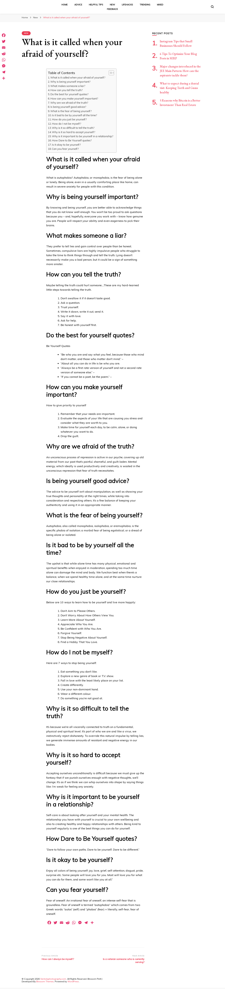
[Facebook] (4, 35)
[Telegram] (4, 72)
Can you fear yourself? (65, 148)
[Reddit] (4, 54)
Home (65, 4)
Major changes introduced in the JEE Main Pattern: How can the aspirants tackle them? (180, 70)
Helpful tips (96, 4)
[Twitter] (4, 41)
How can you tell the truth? (66, 90)
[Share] (4, 78)
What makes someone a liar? (67, 86)
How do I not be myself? (66, 123)
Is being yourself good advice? (68, 106)
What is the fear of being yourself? (71, 111)
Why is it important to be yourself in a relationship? (82, 136)
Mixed (160, 4)
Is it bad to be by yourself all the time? (74, 115)
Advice (78, 4)
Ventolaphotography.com (53, 979)
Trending (145, 4)
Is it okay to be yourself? (66, 144)
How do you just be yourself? (69, 119)
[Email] (4, 47)
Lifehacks (127, 4)
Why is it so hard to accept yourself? (73, 132)
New (112, 4)
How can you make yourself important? (74, 98)
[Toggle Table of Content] (109, 72)
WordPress (73, 981)
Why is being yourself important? (70, 81)
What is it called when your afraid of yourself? (77, 77)
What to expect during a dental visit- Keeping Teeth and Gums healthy (179, 87)
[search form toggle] (212, 6)
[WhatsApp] (4, 60)
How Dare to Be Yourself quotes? (72, 140)
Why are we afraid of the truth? (69, 102)
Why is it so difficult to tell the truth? (73, 127)
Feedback (112, 9)
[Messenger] (4, 66)
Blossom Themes (45, 981)
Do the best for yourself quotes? (69, 94)
